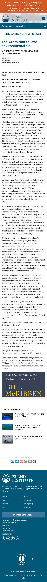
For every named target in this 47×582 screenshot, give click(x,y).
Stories (4, 500)
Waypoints (20, 26)
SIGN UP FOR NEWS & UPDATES (23, 515)
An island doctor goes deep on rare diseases (28, 437)
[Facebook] (3, 540)
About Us (27, 496)
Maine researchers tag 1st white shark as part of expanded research (29, 427)
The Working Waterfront (23, 34)
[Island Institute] (20, 18)
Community (7, 26)
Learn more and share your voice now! (27, 10)
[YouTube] (17, 540)
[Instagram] (13, 540)
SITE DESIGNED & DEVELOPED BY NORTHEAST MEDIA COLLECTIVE (23, 575)
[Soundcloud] (8, 540)
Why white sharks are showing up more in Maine (29, 415)
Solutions (5, 503)
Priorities (5, 496)
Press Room (28, 500)
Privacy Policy (28, 503)
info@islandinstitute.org (9, 522)
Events (4, 507)
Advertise (27, 507)
